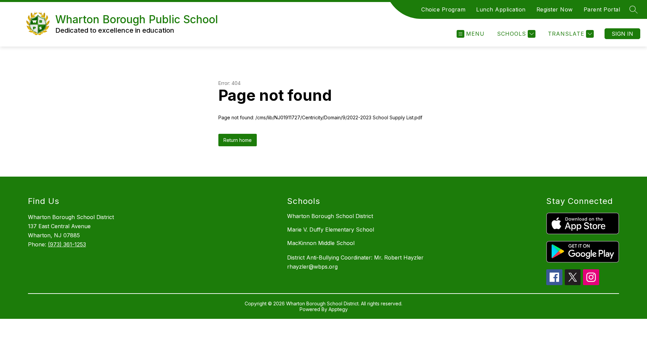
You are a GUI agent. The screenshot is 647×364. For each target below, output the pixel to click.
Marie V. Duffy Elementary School (330, 229)
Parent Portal (602, 9)
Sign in (622, 33)
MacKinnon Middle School (321, 243)
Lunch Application (501, 9)
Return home (237, 140)
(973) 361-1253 (67, 244)
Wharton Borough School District (330, 216)
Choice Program (443, 9)
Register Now (554, 9)
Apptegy (338, 309)
